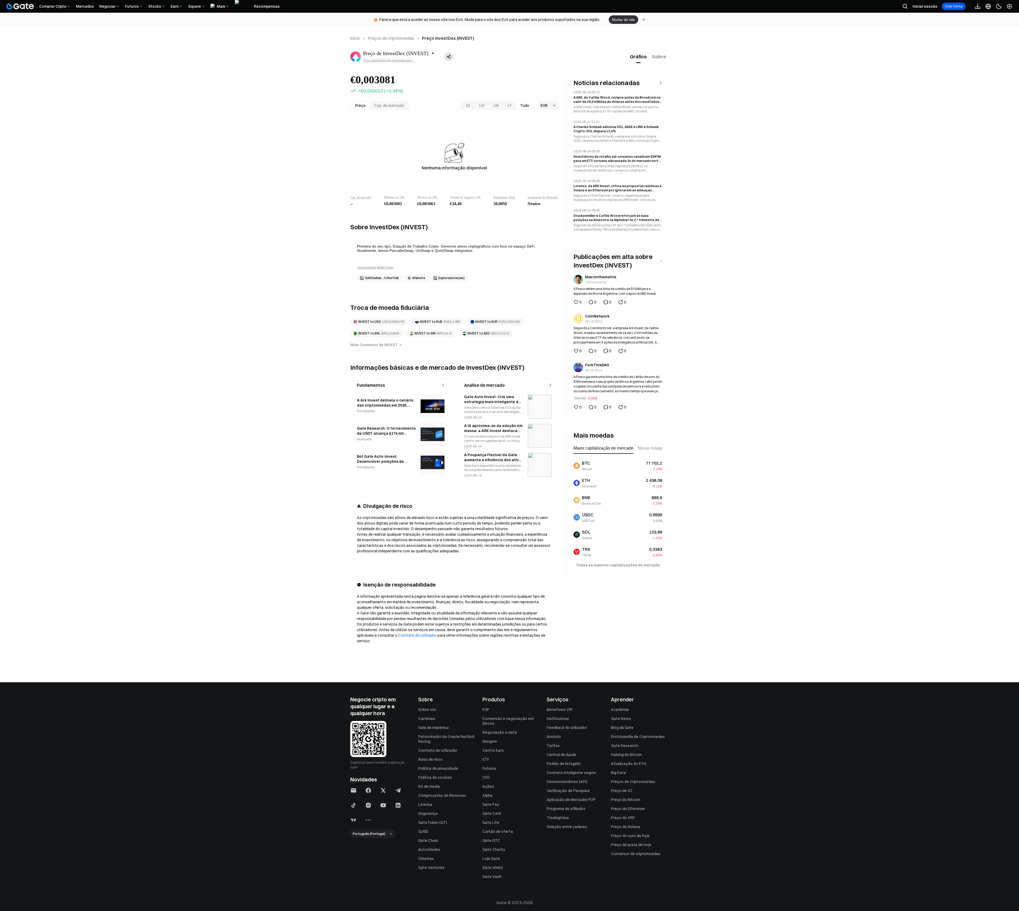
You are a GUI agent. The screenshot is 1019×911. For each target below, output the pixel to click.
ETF (485, 759)
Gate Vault (492, 876)
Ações (488, 786)
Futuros (489, 768)
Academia (620, 709)
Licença (425, 804)
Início (355, 38)
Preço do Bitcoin (625, 799)
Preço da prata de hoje (631, 844)
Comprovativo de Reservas (442, 795)
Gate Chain (428, 840)
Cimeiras (426, 858)
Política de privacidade (438, 768)
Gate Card (491, 813)
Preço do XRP (623, 817)
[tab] (638, 56)
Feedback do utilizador (567, 727)
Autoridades (429, 849)
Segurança (428, 813)
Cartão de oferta (497, 831)
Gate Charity (493, 849)
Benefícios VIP (560, 709)
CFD (486, 777)
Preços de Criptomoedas (633, 781)
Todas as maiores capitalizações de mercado (618, 565)
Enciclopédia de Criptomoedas (638, 736)
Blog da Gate (622, 727)
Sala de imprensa (433, 727)
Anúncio (554, 736)
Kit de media (429, 786)
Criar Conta (953, 6)
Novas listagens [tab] (653, 448)
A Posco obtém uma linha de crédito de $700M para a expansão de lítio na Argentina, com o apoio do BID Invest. (615, 291)
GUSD (423, 831)
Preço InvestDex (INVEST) (448, 38)
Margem (489, 741)
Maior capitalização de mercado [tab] (603, 448)
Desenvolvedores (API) (567, 781)
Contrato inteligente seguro (571, 772)
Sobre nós (427, 709)
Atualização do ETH (628, 763)
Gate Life (490, 822)
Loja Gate (491, 858)
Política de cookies (435, 777)
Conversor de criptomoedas (635, 853)
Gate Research (624, 745)
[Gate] (20, 6)
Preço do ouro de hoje (630, 835)
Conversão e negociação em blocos (508, 721)
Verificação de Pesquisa (568, 790)
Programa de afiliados (566, 808)
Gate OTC (491, 840)
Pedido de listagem (563, 763)
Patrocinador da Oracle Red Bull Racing (446, 739)
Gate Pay (490, 804)
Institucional (558, 718)
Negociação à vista (499, 732)
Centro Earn (493, 750)
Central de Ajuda (561, 754)
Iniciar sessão (925, 6)
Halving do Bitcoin (626, 754)
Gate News (621, 718)
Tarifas (553, 745)
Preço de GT (622, 790)
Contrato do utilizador (417, 635)
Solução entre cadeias (567, 826)
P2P (485, 709)
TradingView (558, 817)
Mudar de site (623, 19)
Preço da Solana (625, 826)
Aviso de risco (430, 759)
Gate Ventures (431, 867)
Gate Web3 (492, 867)
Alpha (487, 795)
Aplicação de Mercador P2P (571, 799)
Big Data (618, 772)
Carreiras (426, 718)
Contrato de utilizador (437, 750)
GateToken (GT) (432, 822)
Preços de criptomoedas (391, 38)
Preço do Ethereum (628, 808)
